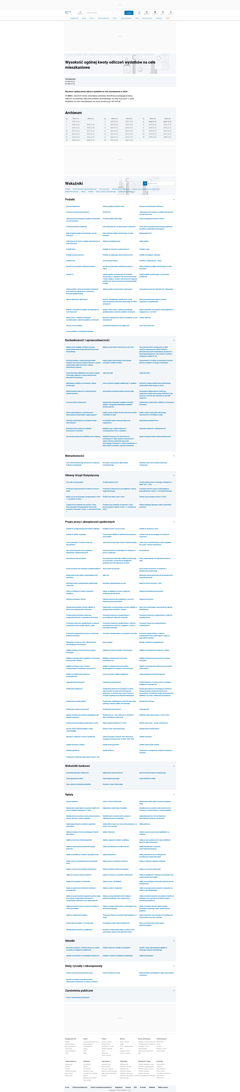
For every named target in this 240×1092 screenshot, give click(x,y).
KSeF (168, 18)
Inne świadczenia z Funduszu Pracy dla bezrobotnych (79, 543)
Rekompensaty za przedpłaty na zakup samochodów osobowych (156, 974)
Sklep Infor (105, 1053)
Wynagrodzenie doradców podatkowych (79, 930)
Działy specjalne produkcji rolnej (113, 206)
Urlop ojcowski (144, 709)
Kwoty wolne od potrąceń (111, 569)
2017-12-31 (90, 131)
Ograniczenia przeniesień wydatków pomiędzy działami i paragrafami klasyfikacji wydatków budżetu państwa (118, 404)
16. (67, 137)
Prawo (115, 18)
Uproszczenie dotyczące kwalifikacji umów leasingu (83, 436)
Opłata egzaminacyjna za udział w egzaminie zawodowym (80, 825)
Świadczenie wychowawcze (112, 709)
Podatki (85, 54)
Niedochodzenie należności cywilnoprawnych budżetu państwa (81, 392)
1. (66, 121)
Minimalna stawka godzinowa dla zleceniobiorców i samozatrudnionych (156, 576)
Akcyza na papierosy (73, 206)
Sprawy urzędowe (107, 1048)
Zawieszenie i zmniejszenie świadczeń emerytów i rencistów (155, 751)
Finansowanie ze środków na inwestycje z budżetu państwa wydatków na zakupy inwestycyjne (156, 361)
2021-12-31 (167, 124)
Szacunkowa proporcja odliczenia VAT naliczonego (156, 289)
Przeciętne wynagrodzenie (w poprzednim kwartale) (120, 633)
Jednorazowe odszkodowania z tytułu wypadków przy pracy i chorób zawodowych (155, 543)
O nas (67, 1087)
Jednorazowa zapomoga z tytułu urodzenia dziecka (119, 542)
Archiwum (159, 1066)
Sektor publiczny (103, 18)
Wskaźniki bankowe (71, 191)
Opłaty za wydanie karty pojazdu (76, 915)
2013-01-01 (114, 134)
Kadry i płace (69, 1073)
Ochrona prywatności (79, 1087)
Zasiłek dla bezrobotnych (111, 745)
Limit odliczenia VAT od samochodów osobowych (119, 227)
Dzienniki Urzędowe (107, 1069)
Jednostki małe (108, 373)
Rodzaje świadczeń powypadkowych (151, 642)
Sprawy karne (106, 1044)
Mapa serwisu (163, 1087)
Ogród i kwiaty (161, 1051)
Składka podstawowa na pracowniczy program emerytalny (154, 659)
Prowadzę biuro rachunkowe (146, 1044)
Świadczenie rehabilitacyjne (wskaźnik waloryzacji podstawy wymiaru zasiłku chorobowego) (119, 702)
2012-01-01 (152, 134)
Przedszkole (87, 1064)
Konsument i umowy (108, 1046)
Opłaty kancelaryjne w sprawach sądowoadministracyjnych (149, 847)
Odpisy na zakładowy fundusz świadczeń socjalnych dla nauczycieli (116, 592)
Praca (103, 1051)
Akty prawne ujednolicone (109, 1073)
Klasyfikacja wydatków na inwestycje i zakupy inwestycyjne (81, 384)
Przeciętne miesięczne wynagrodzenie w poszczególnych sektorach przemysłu (116, 616)
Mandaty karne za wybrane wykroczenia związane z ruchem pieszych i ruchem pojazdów (83, 817)
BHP (84, 1051)
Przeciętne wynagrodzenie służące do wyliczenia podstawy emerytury (82, 634)
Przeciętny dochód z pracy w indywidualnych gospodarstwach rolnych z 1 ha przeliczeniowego (155, 490)
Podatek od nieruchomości (75, 255)
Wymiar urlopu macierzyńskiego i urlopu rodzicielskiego (79, 730)
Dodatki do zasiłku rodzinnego (76, 534)
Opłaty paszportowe (109, 854)
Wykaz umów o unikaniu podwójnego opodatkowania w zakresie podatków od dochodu (82, 319)
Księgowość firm (70, 1039)
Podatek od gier (144, 249)
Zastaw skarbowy (145, 318)
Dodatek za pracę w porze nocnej (113, 529)
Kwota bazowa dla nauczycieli (76, 558)
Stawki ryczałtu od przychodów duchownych (117, 289)
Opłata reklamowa (109, 832)
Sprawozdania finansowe (145, 1051)
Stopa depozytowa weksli (74, 778)
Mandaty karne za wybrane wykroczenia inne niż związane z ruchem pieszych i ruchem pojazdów (155, 809)
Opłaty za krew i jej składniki (112, 881)
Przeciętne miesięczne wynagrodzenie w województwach (152, 624)
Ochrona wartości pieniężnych (76, 402)
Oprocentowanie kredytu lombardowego (152, 773)
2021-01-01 (152, 124)
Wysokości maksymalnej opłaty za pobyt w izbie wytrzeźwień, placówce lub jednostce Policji (118, 931)
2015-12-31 (167, 131)
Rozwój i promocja (70, 1071)
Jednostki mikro (144, 373)
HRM (84, 1053)
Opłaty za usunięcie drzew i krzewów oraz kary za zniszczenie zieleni (82, 907)
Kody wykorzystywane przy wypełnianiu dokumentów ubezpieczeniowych (79, 551)
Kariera (128, 1087)
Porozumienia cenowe (110, 261)
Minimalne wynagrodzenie (146, 1066)
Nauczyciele (87, 1069)
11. (105, 131)
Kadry (84, 18)
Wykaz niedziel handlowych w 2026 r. (115, 723)
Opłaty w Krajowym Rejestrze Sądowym (152, 861)
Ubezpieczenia (87, 1046)
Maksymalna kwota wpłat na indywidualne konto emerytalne (82, 576)
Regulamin (118, 1087)
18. (144, 137)
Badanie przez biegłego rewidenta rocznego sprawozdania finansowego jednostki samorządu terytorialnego (82, 349)
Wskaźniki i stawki (144, 1061)
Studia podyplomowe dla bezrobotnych (152, 674)
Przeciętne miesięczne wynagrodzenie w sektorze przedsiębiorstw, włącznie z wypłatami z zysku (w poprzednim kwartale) (119, 625)
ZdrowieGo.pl (161, 1064)
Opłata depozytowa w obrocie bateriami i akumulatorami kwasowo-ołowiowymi (152, 817)
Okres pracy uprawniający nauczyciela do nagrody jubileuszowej (155, 608)
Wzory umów (160, 1071)
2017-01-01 (76, 131)
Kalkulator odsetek (125, 1071)
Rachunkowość (69, 1044)
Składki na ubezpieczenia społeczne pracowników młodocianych (155, 667)
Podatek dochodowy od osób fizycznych (101, 54)
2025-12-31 (129, 121)
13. (67, 134)
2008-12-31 (90, 140)
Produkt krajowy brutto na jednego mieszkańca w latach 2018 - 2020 (155, 483)
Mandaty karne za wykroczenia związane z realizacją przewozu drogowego (117, 817)
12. (144, 131)
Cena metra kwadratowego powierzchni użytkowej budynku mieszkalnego (82, 464)
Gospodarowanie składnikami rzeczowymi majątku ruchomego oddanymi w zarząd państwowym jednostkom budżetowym (83, 375)
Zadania (67, 1069)
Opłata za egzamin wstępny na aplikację (116, 840)
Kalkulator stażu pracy (126, 1073)
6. (143, 124)
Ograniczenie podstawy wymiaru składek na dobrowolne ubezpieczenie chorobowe (80, 608)
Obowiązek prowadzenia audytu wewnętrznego (118, 391)
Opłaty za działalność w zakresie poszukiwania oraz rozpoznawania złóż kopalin (156, 876)
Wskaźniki (78, 54)
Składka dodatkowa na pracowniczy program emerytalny (81, 651)
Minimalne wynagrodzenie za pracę (114, 583)
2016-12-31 (129, 131)
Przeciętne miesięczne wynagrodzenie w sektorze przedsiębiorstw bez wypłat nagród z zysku (82, 624)
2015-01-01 (152, 131)
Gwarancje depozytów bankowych (77, 773)
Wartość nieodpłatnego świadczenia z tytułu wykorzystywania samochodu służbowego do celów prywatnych (120, 301)
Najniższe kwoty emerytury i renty (150, 583)
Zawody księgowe (70, 1051)
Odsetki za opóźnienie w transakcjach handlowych (82, 956)
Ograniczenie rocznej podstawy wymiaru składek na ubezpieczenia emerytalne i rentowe (120, 608)
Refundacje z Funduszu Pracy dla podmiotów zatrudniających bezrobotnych (81, 643)
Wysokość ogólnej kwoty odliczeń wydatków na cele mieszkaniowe (120, 319)
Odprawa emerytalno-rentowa (76, 599)
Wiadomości (160, 1042)
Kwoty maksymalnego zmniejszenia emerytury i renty (155, 559)
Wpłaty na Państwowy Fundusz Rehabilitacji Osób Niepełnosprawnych (82, 716)
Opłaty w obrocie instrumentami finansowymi (81, 869)
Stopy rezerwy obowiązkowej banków (78, 784)
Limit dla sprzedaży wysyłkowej (76, 227)
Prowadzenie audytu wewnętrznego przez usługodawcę (116, 421)
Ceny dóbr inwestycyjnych (74, 482)
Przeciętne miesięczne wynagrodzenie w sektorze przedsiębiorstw (155, 616)
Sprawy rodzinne (107, 1042)
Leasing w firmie (125, 1051)
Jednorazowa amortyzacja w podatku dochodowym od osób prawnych (83, 220)
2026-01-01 (76, 121)
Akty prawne (106, 1061)
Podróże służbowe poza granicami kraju (79, 973)
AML (139, 1053)
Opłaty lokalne (144, 241)
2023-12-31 (90, 124)
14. (105, 134)
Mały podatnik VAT (145, 233)
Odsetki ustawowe (143, 1073)
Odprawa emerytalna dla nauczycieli (151, 591)
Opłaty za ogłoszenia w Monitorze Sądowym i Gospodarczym (81, 889)
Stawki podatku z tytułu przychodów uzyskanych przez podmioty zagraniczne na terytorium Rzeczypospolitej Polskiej (82, 291)
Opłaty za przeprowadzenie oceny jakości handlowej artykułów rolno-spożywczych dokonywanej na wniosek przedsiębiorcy (156, 898)
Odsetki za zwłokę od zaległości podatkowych (118, 956)
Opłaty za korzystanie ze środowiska (78, 881)
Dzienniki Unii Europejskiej (109, 1071)
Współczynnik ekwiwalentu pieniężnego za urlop (82, 723)
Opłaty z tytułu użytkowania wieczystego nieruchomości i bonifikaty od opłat (152, 413)
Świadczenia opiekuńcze (74, 689)
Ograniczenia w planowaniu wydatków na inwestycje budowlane (156, 403)
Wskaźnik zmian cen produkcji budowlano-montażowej (153, 464)
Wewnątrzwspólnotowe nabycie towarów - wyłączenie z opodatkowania (153, 300)
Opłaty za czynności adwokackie (150, 869)
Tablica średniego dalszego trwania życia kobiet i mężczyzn (155, 506)
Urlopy (85, 1048)
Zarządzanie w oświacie (90, 1073)
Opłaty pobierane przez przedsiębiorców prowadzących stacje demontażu (152, 855)
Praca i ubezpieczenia (126, 1046)
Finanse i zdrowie (125, 1053)
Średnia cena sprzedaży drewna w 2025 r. (153, 497)
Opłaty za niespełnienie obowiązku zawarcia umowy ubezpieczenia (156, 882)
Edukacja (159, 18)
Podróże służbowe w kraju (111, 973)
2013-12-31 (129, 134)
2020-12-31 (90, 128)
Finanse (159, 1046)
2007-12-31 (129, 140)
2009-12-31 (167, 137)
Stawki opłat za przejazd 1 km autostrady (79, 923)
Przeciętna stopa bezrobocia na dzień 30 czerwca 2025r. (82, 490)
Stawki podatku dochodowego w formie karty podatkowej (154, 275)
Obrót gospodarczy (70, 1046)
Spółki (122, 1044)
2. (105, 121)
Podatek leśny (70, 249)
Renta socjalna (107, 642)
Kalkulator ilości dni (125, 1066)
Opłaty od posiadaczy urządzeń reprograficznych (82, 854)
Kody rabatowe (161, 1069)
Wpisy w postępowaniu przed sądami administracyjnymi (151, 924)
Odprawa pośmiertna (146, 599)
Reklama (152, 1087)
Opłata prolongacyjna (146, 956)
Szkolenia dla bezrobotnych (112, 682)
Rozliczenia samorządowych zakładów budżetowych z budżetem (79, 429)
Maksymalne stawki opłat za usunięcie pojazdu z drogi (155, 802)
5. (105, 124)
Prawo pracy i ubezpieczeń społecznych (146, 189)
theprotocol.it (160, 1075)
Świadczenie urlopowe (146, 701)
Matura (85, 1075)
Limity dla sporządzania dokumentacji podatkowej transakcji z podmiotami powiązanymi (155, 228)
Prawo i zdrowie (106, 1055)
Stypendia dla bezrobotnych (75, 682)
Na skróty (160, 1061)
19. (67, 140)
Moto (137, 18)
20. (105, 140)
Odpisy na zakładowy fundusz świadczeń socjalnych (79, 592)
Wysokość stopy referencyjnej (113, 784)
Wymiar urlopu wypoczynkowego (114, 729)
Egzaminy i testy (88, 1071)
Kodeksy (104, 1075)
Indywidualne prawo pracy (91, 1042)
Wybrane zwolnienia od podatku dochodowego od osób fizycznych (82, 311)
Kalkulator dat (124, 1064)
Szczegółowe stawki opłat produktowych (116, 923)
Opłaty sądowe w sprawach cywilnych (115, 861)
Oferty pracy (160, 1078)
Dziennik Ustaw (106, 1064)
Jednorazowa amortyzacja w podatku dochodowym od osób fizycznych (156, 213)
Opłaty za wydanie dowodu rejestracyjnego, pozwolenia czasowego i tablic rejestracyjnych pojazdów (154, 908)
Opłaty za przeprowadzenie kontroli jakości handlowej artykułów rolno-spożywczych (117, 897)
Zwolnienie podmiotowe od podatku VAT (116, 326)
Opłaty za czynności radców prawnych (79, 875)
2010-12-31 (129, 137)
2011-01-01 (76, 137)
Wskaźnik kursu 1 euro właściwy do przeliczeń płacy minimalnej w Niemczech (118, 716)
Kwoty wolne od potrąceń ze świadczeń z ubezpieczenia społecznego (153, 570)
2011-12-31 (90, 137)
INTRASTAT (107, 212)
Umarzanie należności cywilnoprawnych (152, 428)
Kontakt (143, 1087)
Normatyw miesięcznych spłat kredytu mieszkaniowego (115, 464)
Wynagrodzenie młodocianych (149, 729)
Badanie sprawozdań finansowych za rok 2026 (118, 347)
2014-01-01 (76, 134)
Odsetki (90, 191)
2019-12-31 (129, 128)
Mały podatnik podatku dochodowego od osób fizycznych (81, 234)
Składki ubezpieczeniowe (145, 1069)
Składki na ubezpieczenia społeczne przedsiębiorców (78, 675)
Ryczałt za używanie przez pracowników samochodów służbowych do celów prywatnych (82, 980)
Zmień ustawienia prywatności (101, 1087)
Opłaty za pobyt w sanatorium (112, 888)
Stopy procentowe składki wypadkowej (115, 674)
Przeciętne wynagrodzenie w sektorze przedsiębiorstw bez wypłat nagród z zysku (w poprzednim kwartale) (154, 635)
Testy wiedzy (87, 1080)
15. (144, 134)
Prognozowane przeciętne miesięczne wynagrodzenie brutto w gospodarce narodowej (82, 616)
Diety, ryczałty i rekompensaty (106, 191)
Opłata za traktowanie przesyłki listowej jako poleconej (80, 847)
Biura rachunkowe (144, 1039)
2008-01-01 (76, 140)
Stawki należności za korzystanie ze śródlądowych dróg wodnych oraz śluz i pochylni (156, 916)
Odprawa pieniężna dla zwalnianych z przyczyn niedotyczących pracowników (118, 600)
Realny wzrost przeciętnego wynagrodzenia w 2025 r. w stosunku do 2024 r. (83, 498)
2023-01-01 (76, 124)
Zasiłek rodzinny (108, 750)
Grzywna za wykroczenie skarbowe (77, 212)
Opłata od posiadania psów (111, 241)
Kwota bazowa (144, 550)
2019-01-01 (114, 128)
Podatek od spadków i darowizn (149, 255)
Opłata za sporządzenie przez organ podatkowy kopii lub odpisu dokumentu (155, 841)
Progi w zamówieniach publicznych (77, 997)
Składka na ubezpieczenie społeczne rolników (154, 650)
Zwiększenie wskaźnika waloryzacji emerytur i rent (83, 757)
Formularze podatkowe (163, 1073)
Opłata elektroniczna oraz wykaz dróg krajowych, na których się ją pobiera (120, 825)
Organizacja (68, 1064)
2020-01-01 (76, 128)
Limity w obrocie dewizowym (112, 801)
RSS (135, 1087)
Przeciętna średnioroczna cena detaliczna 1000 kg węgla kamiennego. (119, 490)
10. (67, 131)
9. (143, 128)
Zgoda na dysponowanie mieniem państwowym (155, 436)
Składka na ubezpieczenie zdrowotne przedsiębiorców (115, 659)
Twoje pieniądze (126, 18)
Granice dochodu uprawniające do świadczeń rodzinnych (154, 535)
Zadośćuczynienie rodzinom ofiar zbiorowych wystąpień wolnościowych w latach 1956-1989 (118, 738)
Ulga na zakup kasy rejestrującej (76, 299)
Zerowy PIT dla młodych (74, 326)
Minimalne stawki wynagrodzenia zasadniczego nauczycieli (82, 584)
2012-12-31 (167, 134)
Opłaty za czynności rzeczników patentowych (118, 875)
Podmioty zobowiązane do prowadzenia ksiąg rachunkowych (81, 421)
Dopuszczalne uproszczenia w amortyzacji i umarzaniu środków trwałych (117, 361)
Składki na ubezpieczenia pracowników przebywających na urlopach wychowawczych (118, 667)
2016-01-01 (114, 131)
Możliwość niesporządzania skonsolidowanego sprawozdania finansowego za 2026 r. (155, 384)
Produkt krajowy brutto (110, 482)
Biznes (92, 18)
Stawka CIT (70, 274)
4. (66, 124)
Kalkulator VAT (124, 1069)
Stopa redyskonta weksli (147, 778)
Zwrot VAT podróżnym (146, 326)
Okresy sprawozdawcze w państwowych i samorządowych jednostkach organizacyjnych (81, 413)
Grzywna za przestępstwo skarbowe (151, 206)
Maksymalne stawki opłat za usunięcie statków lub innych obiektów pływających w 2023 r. (82, 809)
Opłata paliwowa (144, 824)
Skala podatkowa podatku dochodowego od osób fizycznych (155, 267)
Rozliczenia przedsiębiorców (148, 420)
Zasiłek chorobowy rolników (75, 745)
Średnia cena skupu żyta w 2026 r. (114, 497)
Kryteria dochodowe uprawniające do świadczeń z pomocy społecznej (119, 551)
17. (105, 137)
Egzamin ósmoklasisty (90, 1078)
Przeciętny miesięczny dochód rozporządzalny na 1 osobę (120, 916)
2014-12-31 (90, 134)
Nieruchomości (147, 18)
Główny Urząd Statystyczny (121, 189)
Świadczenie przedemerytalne (76, 701)
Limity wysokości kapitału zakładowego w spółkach (119, 383)
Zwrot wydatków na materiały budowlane (79, 331)
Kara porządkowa (72, 801)
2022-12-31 (129, 124)
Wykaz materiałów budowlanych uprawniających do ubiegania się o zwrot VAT (156, 311)
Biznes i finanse (124, 1042)
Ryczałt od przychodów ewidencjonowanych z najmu (118, 267)
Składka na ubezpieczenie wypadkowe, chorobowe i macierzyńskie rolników (83, 659)
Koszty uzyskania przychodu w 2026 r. (152, 219)
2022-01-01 (114, 124)
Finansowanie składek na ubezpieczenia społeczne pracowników (119, 535)
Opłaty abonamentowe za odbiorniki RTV (116, 846)
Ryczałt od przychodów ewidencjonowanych (80, 266)
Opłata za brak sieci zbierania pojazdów (79, 840)
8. (105, 128)
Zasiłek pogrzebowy (72, 750)
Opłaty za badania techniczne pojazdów (116, 869)
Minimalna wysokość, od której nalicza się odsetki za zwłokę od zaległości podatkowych (82, 949)
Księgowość (74, 18)
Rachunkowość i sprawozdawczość (85, 189)
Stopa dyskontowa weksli (111, 778)
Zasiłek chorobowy (145, 737)
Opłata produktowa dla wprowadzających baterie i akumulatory (82, 833)
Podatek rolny (70, 261)
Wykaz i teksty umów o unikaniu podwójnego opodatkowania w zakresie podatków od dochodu (119, 311)
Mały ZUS (106, 575)
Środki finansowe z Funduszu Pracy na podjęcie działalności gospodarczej (155, 683)
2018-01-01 (152, 128)
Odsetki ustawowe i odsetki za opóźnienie (116, 948)
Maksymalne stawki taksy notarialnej (115, 808)
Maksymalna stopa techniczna (113, 773)
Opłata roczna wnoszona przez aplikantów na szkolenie (154, 833)
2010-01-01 (114, 137)
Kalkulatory (124, 1061)
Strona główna (69, 54)
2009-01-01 (152, 137)
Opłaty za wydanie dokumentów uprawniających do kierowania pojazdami (119, 907)
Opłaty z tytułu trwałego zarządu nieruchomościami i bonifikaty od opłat (120, 413)
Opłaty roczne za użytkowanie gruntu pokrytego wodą (82, 862)
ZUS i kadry (68, 1048)
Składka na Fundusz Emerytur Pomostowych (117, 650)
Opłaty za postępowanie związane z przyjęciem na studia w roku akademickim (155, 889)
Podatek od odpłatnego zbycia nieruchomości (118, 255)
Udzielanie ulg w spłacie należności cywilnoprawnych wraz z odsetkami (114, 429)
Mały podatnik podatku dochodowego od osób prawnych (118, 234)
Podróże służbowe (143, 1071)
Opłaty (83, 191)
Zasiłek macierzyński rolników (149, 745)
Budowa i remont (162, 1048)
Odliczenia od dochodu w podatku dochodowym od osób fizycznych (83, 242)
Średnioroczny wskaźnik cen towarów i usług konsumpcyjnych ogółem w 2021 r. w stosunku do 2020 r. (119, 507)
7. (66, 128)
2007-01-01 (114, 140)
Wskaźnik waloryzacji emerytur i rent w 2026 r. (154, 715)
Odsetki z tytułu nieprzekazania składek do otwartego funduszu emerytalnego (153, 949)
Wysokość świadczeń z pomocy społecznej (80, 737)
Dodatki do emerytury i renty (148, 529)
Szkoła (85, 1066)
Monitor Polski (106, 1066)
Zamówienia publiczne (126, 191)
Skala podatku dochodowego (146, 1075)
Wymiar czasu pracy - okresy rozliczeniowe (153, 723)
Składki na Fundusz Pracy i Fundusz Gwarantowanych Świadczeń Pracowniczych (81, 667)
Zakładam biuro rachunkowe (146, 1042)
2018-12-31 (167, 128)
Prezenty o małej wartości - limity (150, 261)
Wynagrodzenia (88, 1044)
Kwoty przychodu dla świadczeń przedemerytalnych (83, 569)
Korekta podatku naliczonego (112, 219)
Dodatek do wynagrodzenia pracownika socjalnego (82, 529)
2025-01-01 (114, 121)
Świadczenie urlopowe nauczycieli (77, 709)
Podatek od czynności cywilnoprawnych (116, 249)
